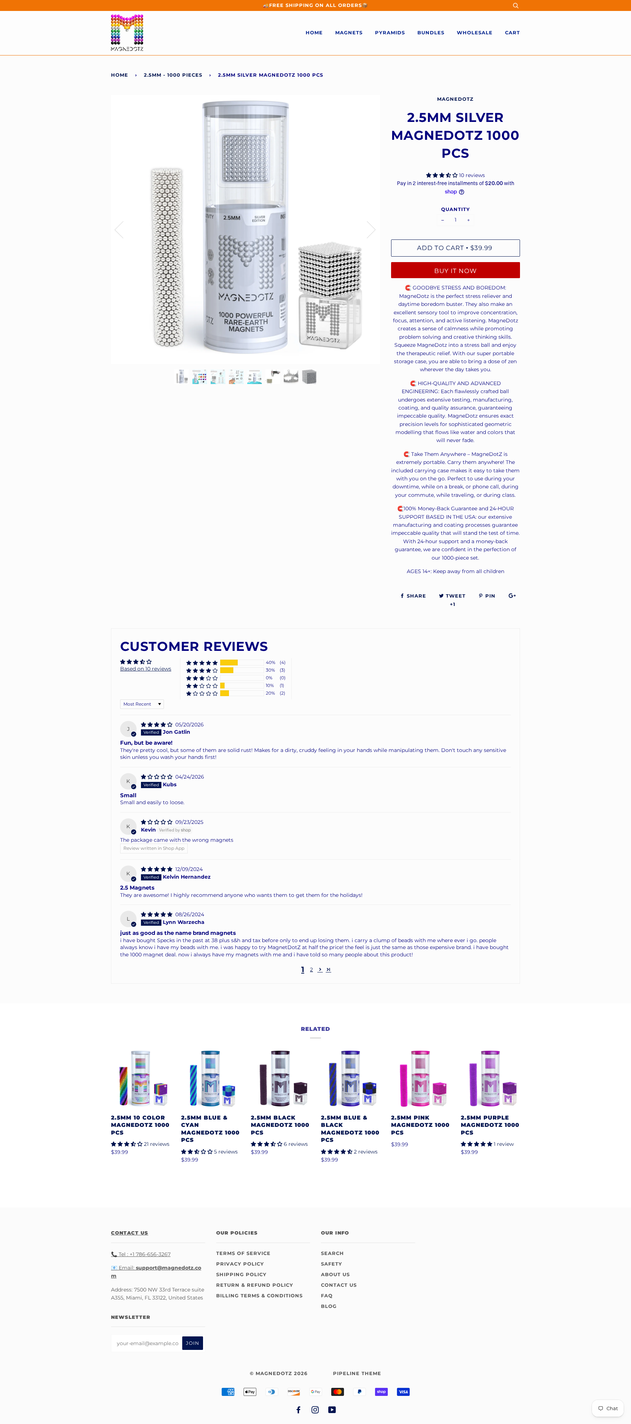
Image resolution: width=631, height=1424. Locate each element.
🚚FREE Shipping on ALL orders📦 (315, 5)
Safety (331, 1264)
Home (314, 32)
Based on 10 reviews (145, 668)
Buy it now (455, 271)
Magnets (349, 32)
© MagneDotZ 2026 (278, 1373)
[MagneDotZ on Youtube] (332, 1411)
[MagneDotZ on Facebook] (298, 1411)
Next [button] (366, 229)
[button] (442, 175)
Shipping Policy (241, 1274)
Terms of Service (243, 1253)
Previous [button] (123, 229)
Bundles (430, 32)
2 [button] (311, 969)
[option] (245, 229)
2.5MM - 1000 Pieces (173, 75)
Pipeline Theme (357, 1373)
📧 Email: (122, 1267)
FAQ (327, 1295)
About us (335, 1274)
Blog (329, 1306)
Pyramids (390, 32)
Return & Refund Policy (254, 1285)
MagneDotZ (455, 99)
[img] (157, 724)
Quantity (455, 209)
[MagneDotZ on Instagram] (315, 1411)
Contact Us (339, 1285)
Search (332, 1253)
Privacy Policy (240, 1264)
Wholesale (475, 32)
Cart (512, 32)
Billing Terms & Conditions (259, 1295)
